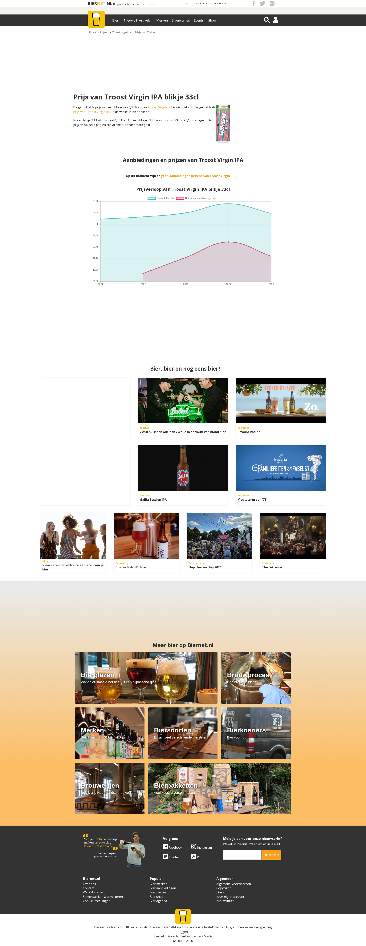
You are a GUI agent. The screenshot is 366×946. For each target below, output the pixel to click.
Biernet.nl (160, 936)
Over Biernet (219, 3)
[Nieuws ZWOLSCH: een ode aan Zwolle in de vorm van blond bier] (183, 400)
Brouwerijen (181, 20)
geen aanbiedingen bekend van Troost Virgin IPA (198, 176)
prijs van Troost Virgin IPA (92, 112)
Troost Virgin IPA (160, 107)
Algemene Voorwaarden (233, 884)
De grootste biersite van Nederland (133, 4)
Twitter (173, 857)
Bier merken (158, 884)
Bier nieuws (158, 892)
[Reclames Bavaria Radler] (281, 400)
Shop (212, 20)
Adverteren (202, 3)
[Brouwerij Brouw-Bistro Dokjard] (146, 536)
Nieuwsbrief (225, 901)
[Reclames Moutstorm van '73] (281, 468)
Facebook (175, 847)
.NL (108, 3)
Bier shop (157, 897)
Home (92, 32)
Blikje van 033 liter (145, 32)
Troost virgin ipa (121, 32)
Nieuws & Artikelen (138, 20)
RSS (199, 857)
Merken (162, 20)
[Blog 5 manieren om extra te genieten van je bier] (73, 536)
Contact (187, 3)
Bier (115, 20)
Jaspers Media (202, 936)
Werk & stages (93, 892)
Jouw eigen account (230, 897)
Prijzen (104, 32)
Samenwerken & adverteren (103, 897)
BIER (92, 3)
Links (220, 892)
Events (199, 20)
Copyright (223, 888)
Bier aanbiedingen (163, 888)
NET (101, 3)
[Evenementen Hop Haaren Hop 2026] (219, 536)
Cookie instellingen (96, 901)
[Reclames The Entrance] (293, 536)
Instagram (204, 847)
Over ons (89, 884)
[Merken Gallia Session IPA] (183, 468)
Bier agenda (158, 901)
